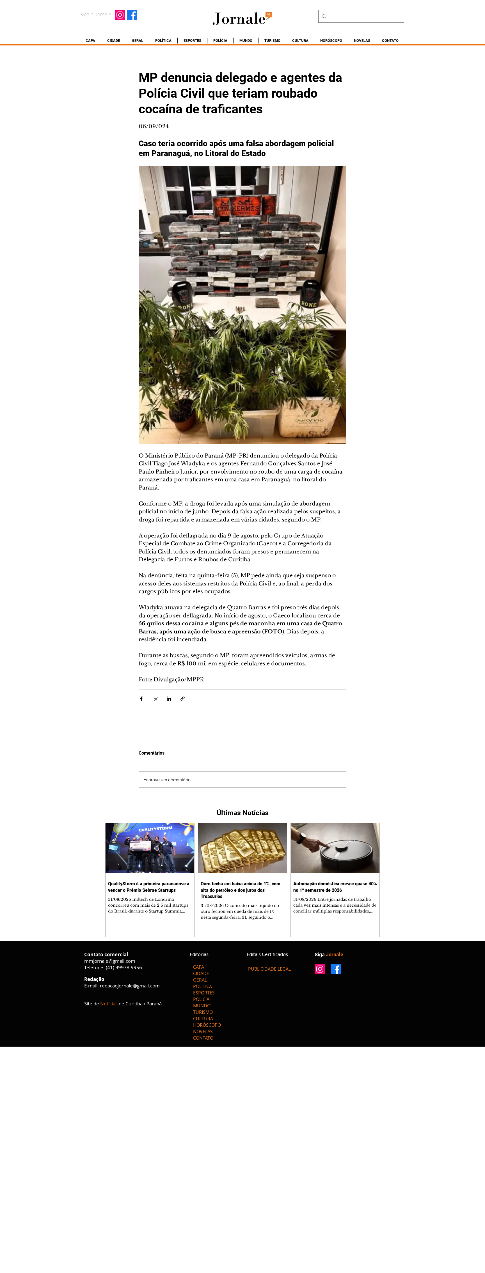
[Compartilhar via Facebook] (141, 698)
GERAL (200, 980)
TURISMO (203, 1012)
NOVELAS (203, 1031)
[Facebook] (132, 15)
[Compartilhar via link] (182, 698)
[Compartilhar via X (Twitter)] (155, 698)
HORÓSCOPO (207, 1025)
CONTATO (203, 1038)
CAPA (198, 967)
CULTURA (203, 1018)
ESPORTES (204, 993)
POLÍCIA (201, 999)
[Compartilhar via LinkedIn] (168, 698)
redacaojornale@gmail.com (130, 985)
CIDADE (201, 973)
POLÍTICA (202, 986)
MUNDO (202, 1006)
